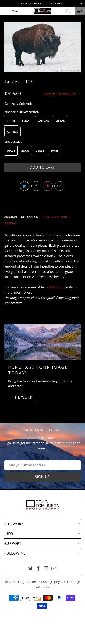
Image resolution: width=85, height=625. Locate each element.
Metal (60, 121)
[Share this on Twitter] (24, 186)
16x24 (11, 150)
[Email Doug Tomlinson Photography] (54, 569)
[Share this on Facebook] (36, 186)
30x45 (55, 150)
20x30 (25, 150)
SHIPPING (10, 223)
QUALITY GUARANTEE (55, 217)
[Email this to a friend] (59, 186)
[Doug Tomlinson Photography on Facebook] (38, 569)
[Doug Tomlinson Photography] (42, 11)
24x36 (40, 150)
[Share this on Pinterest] (48, 186)
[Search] (70, 11)
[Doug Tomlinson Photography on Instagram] (46, 569)
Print (11, 121)
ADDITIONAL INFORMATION (21, 217)
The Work (22, 397)
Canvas (43, 121)
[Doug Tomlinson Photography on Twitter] (30, 569)
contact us (53, 287)
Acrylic (12, 132)
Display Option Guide (60, 94)
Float (26, 121)
